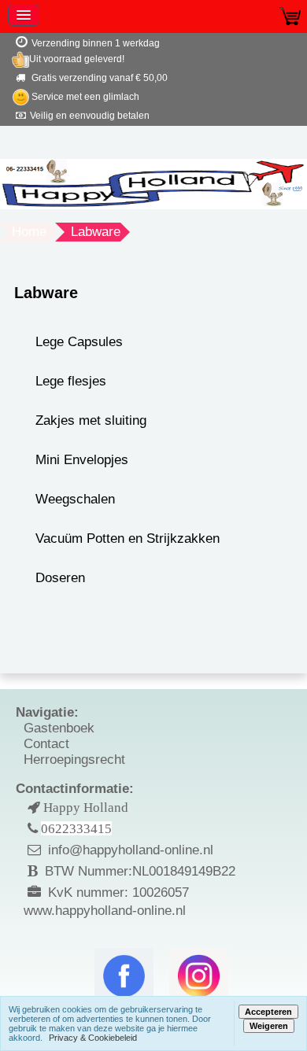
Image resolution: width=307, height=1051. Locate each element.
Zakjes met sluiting (90, 420)
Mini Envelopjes (81, 459)
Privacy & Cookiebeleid (93, 1037)
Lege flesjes (70, 381)
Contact (46, 743)
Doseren (60, 577)
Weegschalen (75, 499)
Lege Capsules (79, 341)
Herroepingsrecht (74, 759)
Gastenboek (59, 728)
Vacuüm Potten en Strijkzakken (127, 538)
